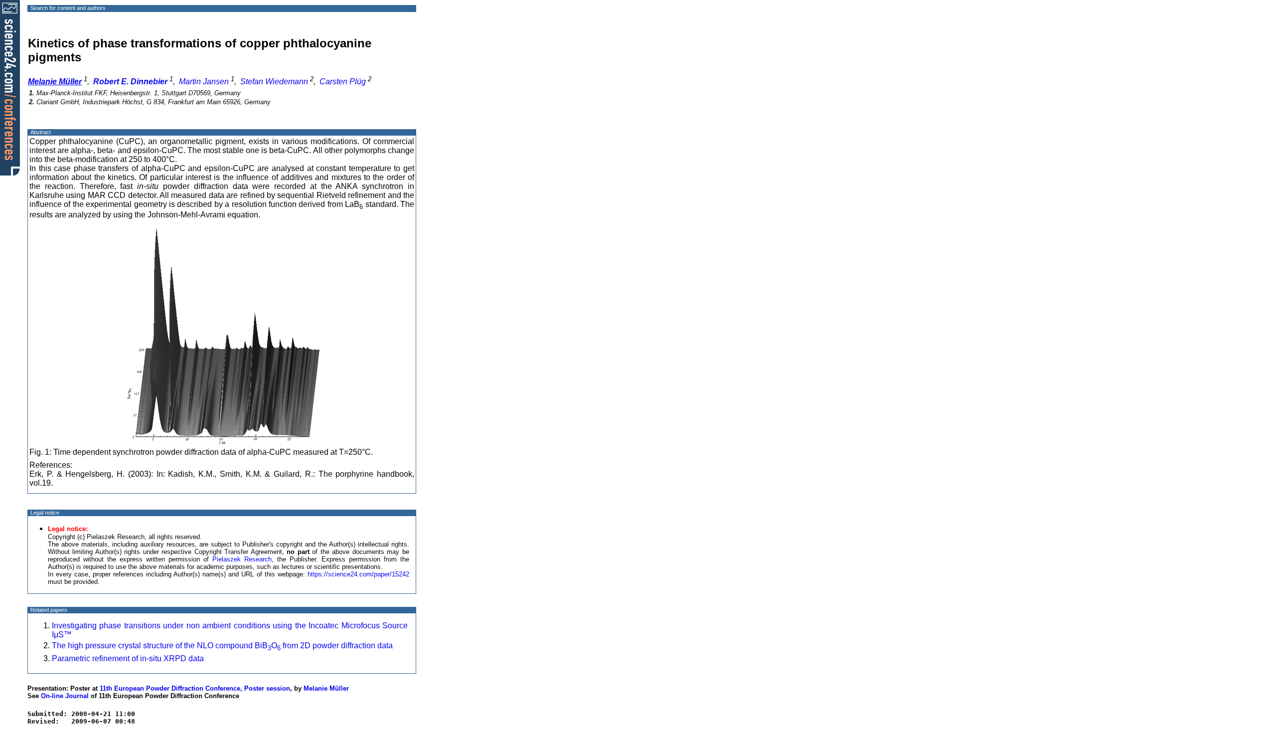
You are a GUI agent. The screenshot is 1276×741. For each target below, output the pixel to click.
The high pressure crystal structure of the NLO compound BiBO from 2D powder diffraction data (222, 645)
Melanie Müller (326, 688)
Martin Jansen (204, 81)
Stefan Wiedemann (274, 81)
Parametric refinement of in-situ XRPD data (128, 658)
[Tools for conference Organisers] (10, 87)
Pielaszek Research (242, 559)
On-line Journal (65, 696)
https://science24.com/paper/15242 (358, 574)
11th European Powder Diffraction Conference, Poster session (195, 688)
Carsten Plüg (342, 81)
